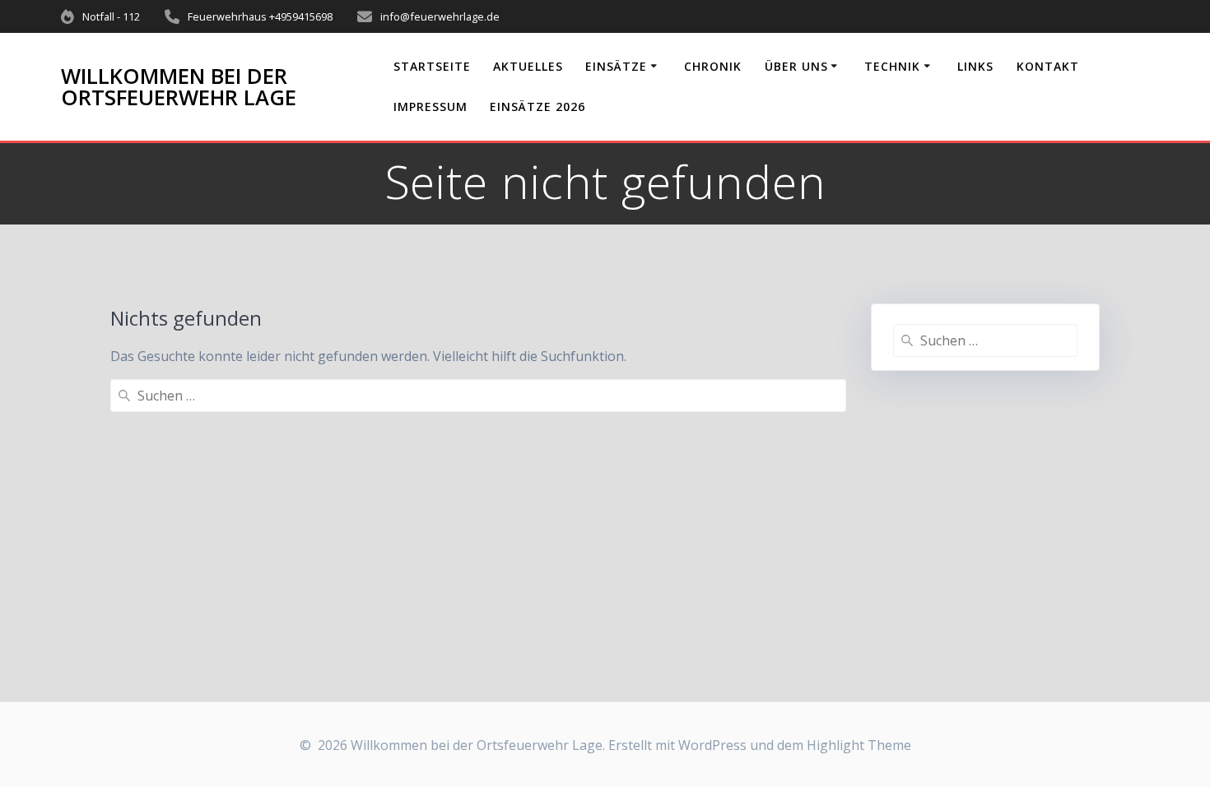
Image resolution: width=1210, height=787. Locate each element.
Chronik (713, 66)
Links (975, 66)
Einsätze (616, 66)
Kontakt (1048, 66)
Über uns (796, 66)
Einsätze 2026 (537, 106)
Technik (892, 66)
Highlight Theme (859, 745)
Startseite (432, 66)
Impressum (430, 106)
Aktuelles (528, 66)
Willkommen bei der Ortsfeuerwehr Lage (178, 87)
